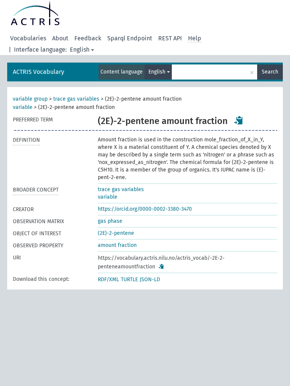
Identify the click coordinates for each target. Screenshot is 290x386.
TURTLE (129, 279)
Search (270, 72)
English (79, 49)
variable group (30, 99)
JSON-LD (150, 279)
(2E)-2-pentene (116, 233)
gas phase (110, 221)
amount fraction (117, 245)
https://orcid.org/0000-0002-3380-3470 (145, 209)
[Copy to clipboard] (238, 120)
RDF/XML (108, 279)
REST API (170, 38)
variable (22, 107)
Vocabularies (28, 38)
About (60, 38)
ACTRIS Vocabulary (38, 71)
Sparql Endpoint (129, 38)
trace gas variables (76, 99)
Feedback (87, 38)
